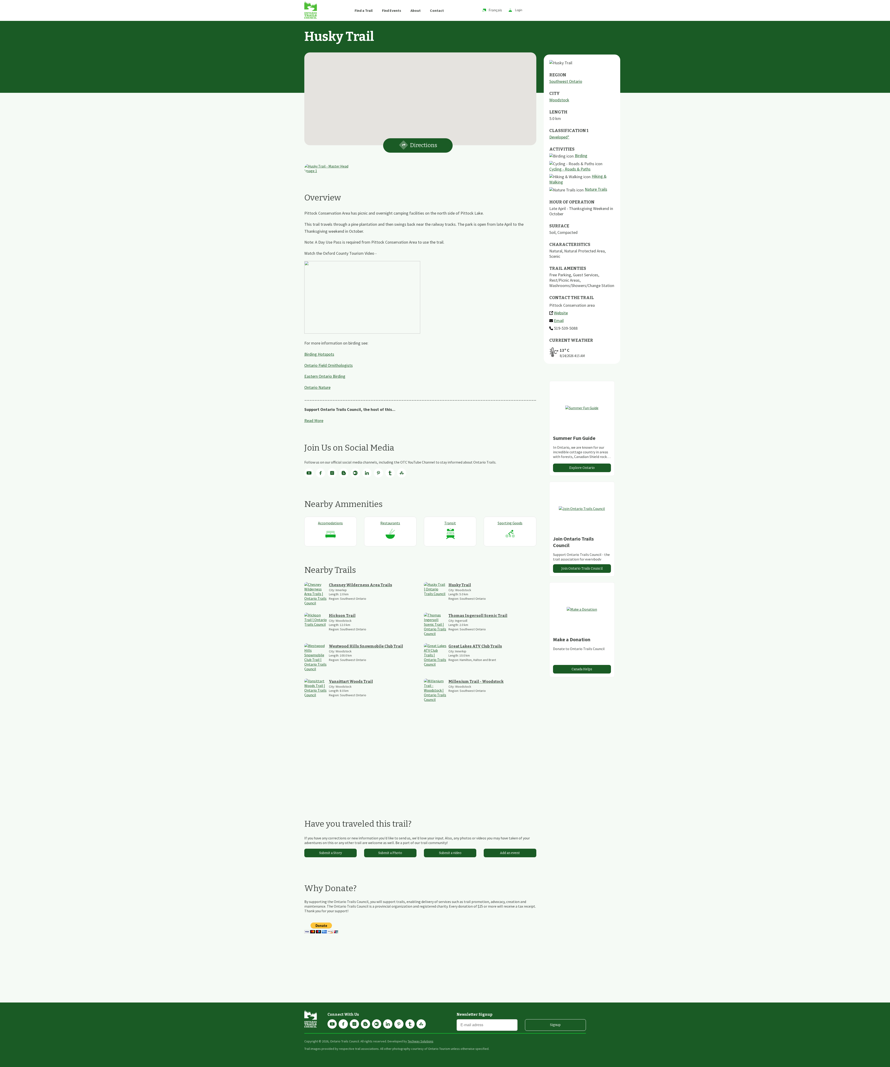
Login (518, 10)
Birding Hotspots (319, 354)
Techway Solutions (420, 1041)
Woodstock (559, 100)
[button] (420, 96)
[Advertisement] (420, 760)
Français (495, 10)
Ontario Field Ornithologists (328, 365)
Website (561, 313)
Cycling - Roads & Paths (570, 169)
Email (559, 320)
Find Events (391, 10)
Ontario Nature (317, 387)
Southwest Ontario (565, 81)
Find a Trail (364, 10)
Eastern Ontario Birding (324, 376)
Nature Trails (596, 189)
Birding (581, 155)
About (415, 10)
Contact (437, 10)
